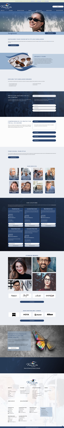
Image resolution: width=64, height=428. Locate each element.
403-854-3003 (11, 234)
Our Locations (48, 10)
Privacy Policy (9, 395)
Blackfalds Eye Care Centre (45, 412)
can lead (40, 41)
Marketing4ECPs (30, 427)
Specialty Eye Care (20, 10)
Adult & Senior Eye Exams (23, 390)
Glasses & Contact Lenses (48, 390)
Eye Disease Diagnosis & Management (36, 395)
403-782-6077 (39, 1)
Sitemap (9, 394)
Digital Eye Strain (34, 394)
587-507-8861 (47, 1)
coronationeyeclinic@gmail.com (29, 237)
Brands (30, 10)
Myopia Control (34, 391)
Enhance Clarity (36, 136)
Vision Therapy (34, 392)
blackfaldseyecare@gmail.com (46, 217)
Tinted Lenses (36, 105)
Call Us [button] (58, 6)
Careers (9, 392)
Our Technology (34, 398)
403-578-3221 (27, 235)
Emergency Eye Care (34, 396)
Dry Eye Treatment (34, 390)
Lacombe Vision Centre (44, 411)
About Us (2, 10)
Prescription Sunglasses (37, 110)
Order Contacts (39, 10)
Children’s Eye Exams (22, 391)
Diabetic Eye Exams (22, 392)
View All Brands (32, 301)
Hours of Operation (12, 223)
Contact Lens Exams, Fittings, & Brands (24, 393)
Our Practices (9, 390)
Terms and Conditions (10, 396)
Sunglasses (46, 391)
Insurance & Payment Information (12, 391)
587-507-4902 (43, 215)
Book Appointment (59, 10)
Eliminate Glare (36, 121)
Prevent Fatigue (36, 132)
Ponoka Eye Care (44, 410)
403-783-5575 (33, 1)
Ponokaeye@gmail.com (12, 217)
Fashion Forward (36, 140)
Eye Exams (10, 10)
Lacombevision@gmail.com (29, 217)
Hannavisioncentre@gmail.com (13, 236)
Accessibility (9, 393)
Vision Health (34, 397)
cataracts (50, 41)
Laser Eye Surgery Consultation (36, 393)
